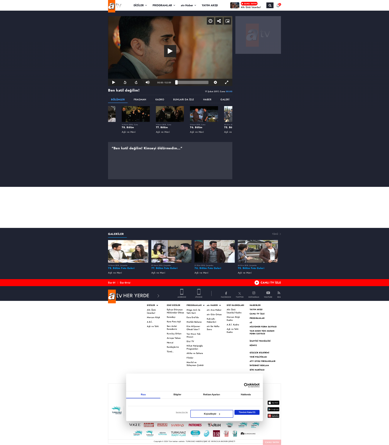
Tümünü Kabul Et (247, 412)
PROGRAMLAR (162, 5)
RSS (279, 297)
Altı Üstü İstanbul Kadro (234, 311)
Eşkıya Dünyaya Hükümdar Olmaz (175, 311)
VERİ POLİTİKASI (258, 357)
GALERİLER (116, 234)
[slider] (192, 82)
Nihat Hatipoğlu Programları (195, 347)
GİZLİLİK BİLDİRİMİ (259, 352)
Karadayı (171, 317)
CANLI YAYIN (272, 442)
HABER (207, 99)
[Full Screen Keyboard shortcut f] (226, 82)
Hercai (170, 342)
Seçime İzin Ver (182, 412)
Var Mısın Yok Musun (194, 335)
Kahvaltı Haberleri (211, 320)
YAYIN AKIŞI (210, 5)
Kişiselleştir (210, 413)
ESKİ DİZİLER (173, 305)
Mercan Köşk (153, 317)
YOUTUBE (268, 297)
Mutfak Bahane (194, 321)
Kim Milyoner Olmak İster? (193, 328)
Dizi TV (190, 341)
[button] (111, 116)
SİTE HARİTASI (257, 370)
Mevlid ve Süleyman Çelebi (195, 364)
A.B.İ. (150, 321)
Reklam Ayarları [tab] (211, 394)
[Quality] (215, 82)
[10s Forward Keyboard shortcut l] (136, 82)
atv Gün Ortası (214, 314)
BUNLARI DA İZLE (183, 99)
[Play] (170, 51)
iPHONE (198, 297)
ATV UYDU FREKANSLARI (262, 361)
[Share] (219, 21)
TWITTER (240, 297)
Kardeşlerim (173, 347)
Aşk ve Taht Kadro (233, 331)
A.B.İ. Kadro (233, 324)
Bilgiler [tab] (177, 394)
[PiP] (227, 21)
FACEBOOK (226, 297)
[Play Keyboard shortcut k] (113, 82)
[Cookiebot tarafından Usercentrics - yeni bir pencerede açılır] (246, 385)
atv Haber (187, 5)
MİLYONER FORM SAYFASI (263, 326)
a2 (251, 322)
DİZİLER (139, 5)
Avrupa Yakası (174, 338)
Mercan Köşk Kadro (233, 319)
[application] (170, 51)
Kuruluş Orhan (174, 333)
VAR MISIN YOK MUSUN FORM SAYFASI (262, 332)
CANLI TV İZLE (271, 283)
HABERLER (255, 305)
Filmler (190, 357)
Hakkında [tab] (246, 394)
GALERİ (224, 99)
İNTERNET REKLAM (259, 365)
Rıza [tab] (143, 394)
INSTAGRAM (253, 297)
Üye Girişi (125, 283)
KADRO (159, 99)
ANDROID (181, 297)
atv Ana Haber (214, 309)
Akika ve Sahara (195, 353)
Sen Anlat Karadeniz (172, 328)
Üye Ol (111, 283)
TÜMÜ (275, 234)
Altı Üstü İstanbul (151, 311)
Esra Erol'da (193, 317)
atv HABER (212, 305)
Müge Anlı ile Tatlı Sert (193, 311)
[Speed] (210, 21)
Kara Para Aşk (174, 321)
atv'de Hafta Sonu (213, 328)
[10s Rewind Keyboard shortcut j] (125, 82)
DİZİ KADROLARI (235, 305)
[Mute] (147, 82)
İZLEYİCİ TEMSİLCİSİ (260, 341)
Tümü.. (170, 351)
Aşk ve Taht (153, 326)
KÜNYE (253, 345)
